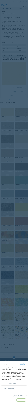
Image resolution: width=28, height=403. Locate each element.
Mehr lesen (12, 383)
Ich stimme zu (21, 400)
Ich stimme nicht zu (19, 395)
